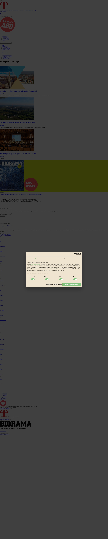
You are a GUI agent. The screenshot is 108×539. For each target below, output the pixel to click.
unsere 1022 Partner (35, 264)
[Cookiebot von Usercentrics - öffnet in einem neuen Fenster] (75, 254)
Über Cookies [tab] (75, 258)
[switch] (47, 279)
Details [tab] (46, 258)
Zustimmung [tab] (33, 258)
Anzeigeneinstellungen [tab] (61, 258)
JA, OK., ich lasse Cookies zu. (71, 284)
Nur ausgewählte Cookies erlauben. (54, 284)
